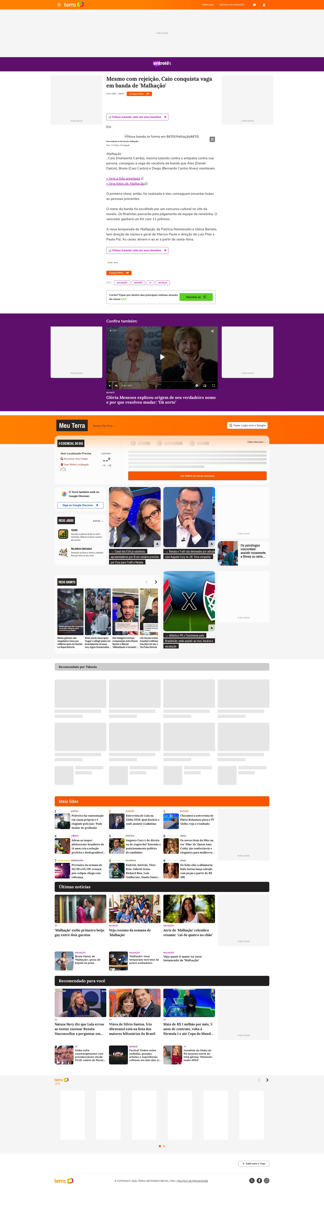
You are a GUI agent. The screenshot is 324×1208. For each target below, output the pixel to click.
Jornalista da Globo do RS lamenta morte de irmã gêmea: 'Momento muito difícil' (198, 1055)
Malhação (122, 283)
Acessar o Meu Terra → (104, 425)
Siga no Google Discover (78, 505)
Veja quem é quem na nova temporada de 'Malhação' (182, 958)
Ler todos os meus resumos (197, 476)
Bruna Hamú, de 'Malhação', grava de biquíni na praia (87, 960)
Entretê (138, 283)
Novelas (162, 283)
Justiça (74, 811)
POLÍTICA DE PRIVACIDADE (192, 1181)
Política (130, 836)
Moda (183, 836)
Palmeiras (131, 860)
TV (150, 283)
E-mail (254, 4)
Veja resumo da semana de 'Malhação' (130, 932)
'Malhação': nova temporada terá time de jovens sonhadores (144, 960)
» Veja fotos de (125, 183)
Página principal (74, 4)
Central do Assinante (231, 4)
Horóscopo (77, 860)
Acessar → (98, 520)
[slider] (162, 381)
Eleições (130, 811)
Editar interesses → (257, 441)
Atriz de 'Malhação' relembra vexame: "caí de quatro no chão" (188, 932)
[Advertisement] (243, 960)
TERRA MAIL (208, 4)
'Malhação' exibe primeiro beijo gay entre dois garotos (79, 932)
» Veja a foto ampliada (123, 178)
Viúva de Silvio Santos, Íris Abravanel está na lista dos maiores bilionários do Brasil (132, 1029)
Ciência (74, 836)
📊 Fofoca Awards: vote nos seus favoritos (134, 117)
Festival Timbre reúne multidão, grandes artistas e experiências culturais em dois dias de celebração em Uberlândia (144, 1055)
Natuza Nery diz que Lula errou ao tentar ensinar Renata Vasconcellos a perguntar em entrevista (79, 1029)
